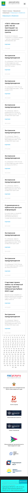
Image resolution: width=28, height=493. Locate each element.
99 (20, 352)
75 (6, 348)
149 (5, 365)
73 (24, 346)
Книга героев (14, 404)
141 (4, 363)
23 (23, 337)
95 (11, 352)
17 (10, 337)
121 (15, 358)
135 (10, 361)
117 (4, 358)
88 (16, 350)
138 (18, 361)
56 (8, 345)
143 (10, 363)
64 (3, 346)
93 (6, 352)
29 (15, 339)
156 (23, 365)
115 (20, 356)
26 (8, 339)
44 (3, 343)
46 (8, 343)
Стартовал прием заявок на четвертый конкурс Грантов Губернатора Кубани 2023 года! (14, 286)
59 (15, 345)
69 (15, 346)
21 (19, 337)
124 (23, 358)
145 (15, 363)
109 (5, 356)
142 (7, 363)
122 (18, 358)
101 (4, 354)
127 (10, 360)
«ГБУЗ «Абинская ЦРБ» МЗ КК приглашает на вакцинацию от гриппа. (12, 28)
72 (22, 346)
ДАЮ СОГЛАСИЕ (23, 481)
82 (23, 348)
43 (24, 341)
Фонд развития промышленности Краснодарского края (14, 445)
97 (16, 352)
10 (18, 335)
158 (15, 367)
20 (17, 337)
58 (12, 345)
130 (18, 360)
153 (15, 365)
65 (5, 346)
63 (24, 345)
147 (21, 363)
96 (13, 352)
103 (9, 354)
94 (9, 352)
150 (8, 365)
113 (15, 356)
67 (10, 346)
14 (4, 337)
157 (13, 367)
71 (19, 346)
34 (3, 341)
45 (6, 343)
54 (4, 345)
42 (22, 341)
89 (19, 350)
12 (22, 335)
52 (22, 343)
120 (13, 358)
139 (21, 361)
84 (7, 350)
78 (14, 348)
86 (11, 350)
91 (23, 350)
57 (10, 345)
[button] (24, 4)
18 (12, 337)
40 (17, 341)
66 (8, 346)
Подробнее (7, 44)
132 (23, 360)
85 (9, 350)
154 (18, 365)
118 (7, 358)
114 (18, 356)
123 (20, 358)
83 (4, 350)
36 (8, 341)
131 (21, 360)
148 (24, 363)
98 (18, 352)
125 (4, 360)
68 (12, 346)
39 (15, 341)
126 (7, 360)
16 (8, 337)
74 (4, 348)
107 (21, 354)
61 (19, 345)
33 (24, 339)
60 (17, 345)
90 (21, 350)
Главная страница (7, 11)
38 (12, 341)
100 (23, 352)
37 (10, 341)
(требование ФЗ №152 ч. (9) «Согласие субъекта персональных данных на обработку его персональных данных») (13, 488)
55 (6, 345)
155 (20, 365)
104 (12, 354)
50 (18, 343)
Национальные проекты (14, 417)
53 (24, 343)
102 (7, 354)
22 (21, 337)
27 (10, 339)
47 (10, 343)
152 (13, 365)
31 (19, 339)
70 (17, 346)
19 (14, 337)
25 (6, 339)
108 (24, 354)
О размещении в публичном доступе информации (13, 207)
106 (18, 354)
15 (6, 337)
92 (4, 352)
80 (18, 348)
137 (15, 361)
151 (10, 365)
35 (5, 341)
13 (24, 335)
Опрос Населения (14, 430)
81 (21, 348)
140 (23, 361)
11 (20, 335)
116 (23, 356)
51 (20, 343)
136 (12, 361)
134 (7, 361)
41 (19, 341)
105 (15, 354)
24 (3, 339)
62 (21, 345)
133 (4, 361)
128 (13, 360)
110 (8, 356)
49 (15, 343)
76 (9, 348)
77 (11, 348)
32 (22, 339)
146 (18, 363)
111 (10, 356)
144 (12, 363)
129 (15, 360)
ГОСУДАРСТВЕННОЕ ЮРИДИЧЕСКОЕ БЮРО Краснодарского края (14, 388)
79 (16, 348)
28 (13, 339)
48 (13, 343)
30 (17, 339)
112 (13, 356)
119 (10, 358)
